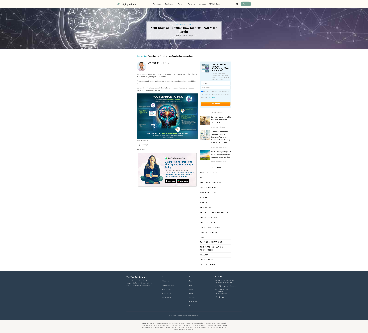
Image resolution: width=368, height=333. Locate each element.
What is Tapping (208, 265)
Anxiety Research (167, 293)
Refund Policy (193, 301)
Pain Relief (205, 207)
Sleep (203, 237)
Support (191, 289)
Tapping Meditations (211, 242)
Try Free (246, 4)
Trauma (204, 255)
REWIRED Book (214, 4)
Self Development (209, 232)
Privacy (191, 293)
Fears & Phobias (208, 187)
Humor (203, 202)
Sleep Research (166, 289)
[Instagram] (220, 297)
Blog (145, 56)
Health (204, 197)
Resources (192, 4)
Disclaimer (192, 297)
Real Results (170, 4)
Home (139, 56)
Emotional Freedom (210, 182)
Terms (191, 305)
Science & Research (210, 227)
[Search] (237, 4)
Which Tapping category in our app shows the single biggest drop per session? (221, 154)
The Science (157, 4)
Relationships (207, 222)
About (190, 281)
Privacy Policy (211, 97)
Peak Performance (209, 217)
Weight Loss (206, 260)
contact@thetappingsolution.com (225, 286)
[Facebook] (216, 297)
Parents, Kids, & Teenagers (214, 212)
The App (181, 4)
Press (190, 285)
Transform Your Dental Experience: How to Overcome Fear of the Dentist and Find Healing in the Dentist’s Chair (220, 137)
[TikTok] (226, 297)
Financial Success (209, 192)
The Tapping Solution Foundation (211, 248)
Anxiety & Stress (208, 173)
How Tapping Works (168, 285)
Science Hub (165, 281)
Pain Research (166, 297)
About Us (202, 4)
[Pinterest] (223, 297)
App (202, 178)
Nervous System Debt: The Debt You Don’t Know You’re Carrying (221, 120)
